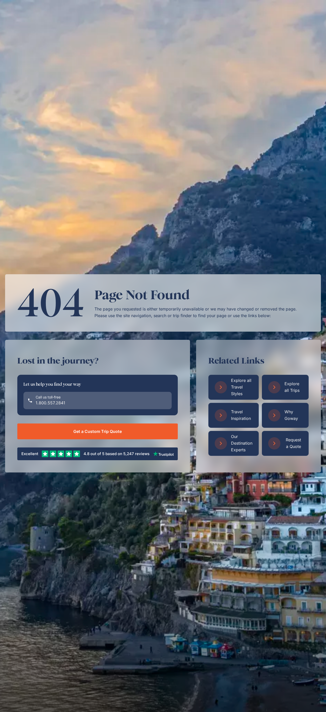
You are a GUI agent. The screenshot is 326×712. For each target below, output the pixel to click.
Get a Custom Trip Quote (97, 431)
